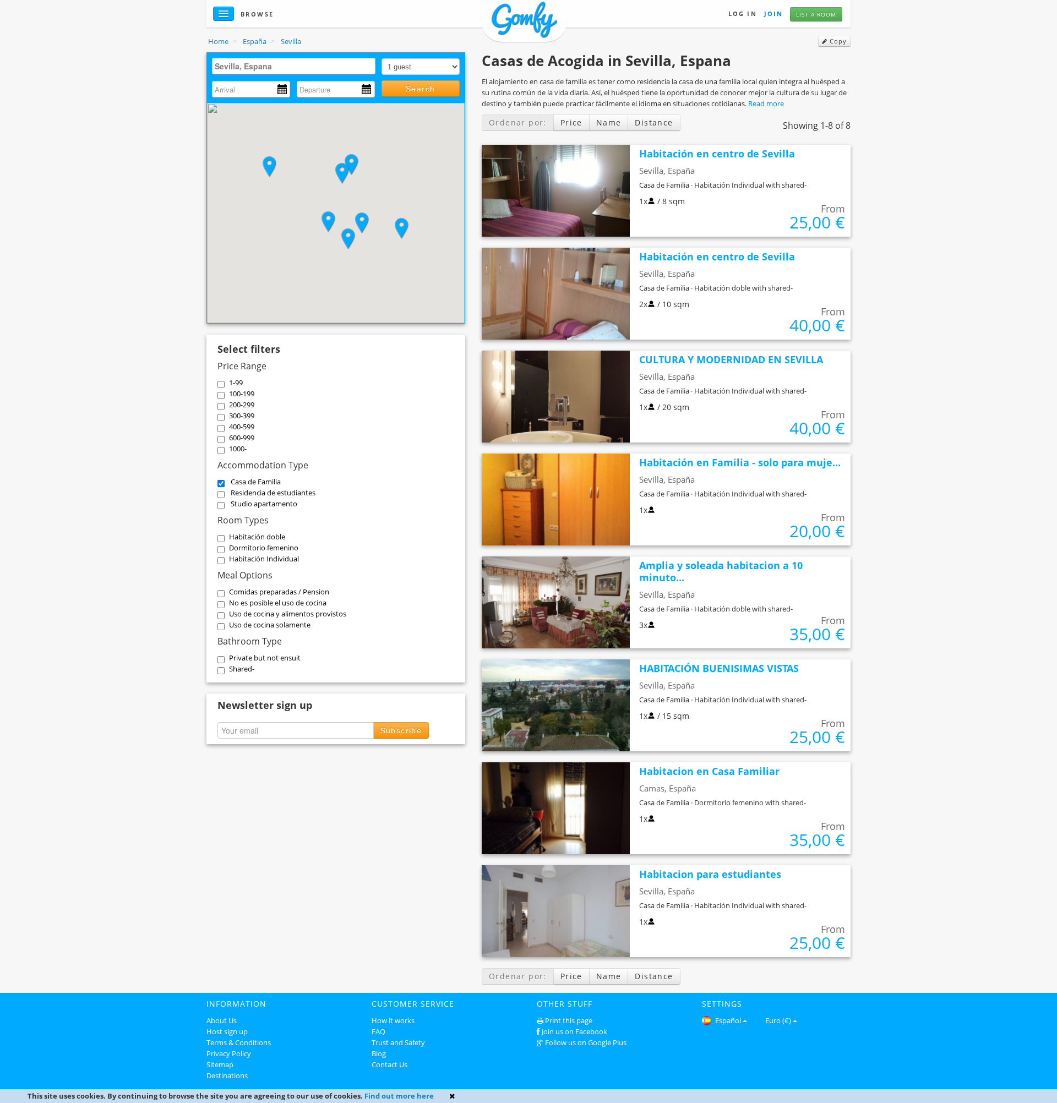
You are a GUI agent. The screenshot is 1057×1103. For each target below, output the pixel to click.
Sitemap (219, 1064)
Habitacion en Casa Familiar (709, 771)
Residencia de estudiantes (273, 493)
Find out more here (399, 1096)
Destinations (227, 1075)
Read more (766, 103)
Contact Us (389, 1064)
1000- (238, 449)
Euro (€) (778, 1020)
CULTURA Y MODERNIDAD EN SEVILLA (731, 359)
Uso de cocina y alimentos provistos (287, 614)
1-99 (236, 382)
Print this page (568, 1020)
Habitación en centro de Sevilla (717, 153)
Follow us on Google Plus (585, 1042)
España (254, 41)
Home (218, 41)
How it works (393, 1020)
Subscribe (401, 730)
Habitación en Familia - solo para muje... (740, 462)
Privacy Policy (228, 1053)
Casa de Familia (256, 482)
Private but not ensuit (265, 658)
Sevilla (291, 41)
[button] (342, 173)
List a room (816, 14)
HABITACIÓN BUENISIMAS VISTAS (719, 668)
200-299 (241, 404)
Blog (379, 1053)
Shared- (241, 669)
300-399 (241, 416)
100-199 (241, 393)
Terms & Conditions (238, 1042)
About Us (221, 1020)
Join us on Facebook (574, 1031)
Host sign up (227, 1031)
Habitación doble (257, 537)
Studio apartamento (264, 504)
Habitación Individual (264, 559)
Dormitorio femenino (263, 548)
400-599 (241, 427)
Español (727, 1020)
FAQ (378, 1031)
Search (420, 88)
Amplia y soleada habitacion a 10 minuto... (721, 571)
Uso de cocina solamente (269, 625)
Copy (837, 41)
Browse (257, 14)
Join (773, 13)
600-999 (241, 438)
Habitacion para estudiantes (710, 874)
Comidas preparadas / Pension (279, 592)
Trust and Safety (398, 1042)
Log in (742, 13)
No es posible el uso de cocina (277, 603)
